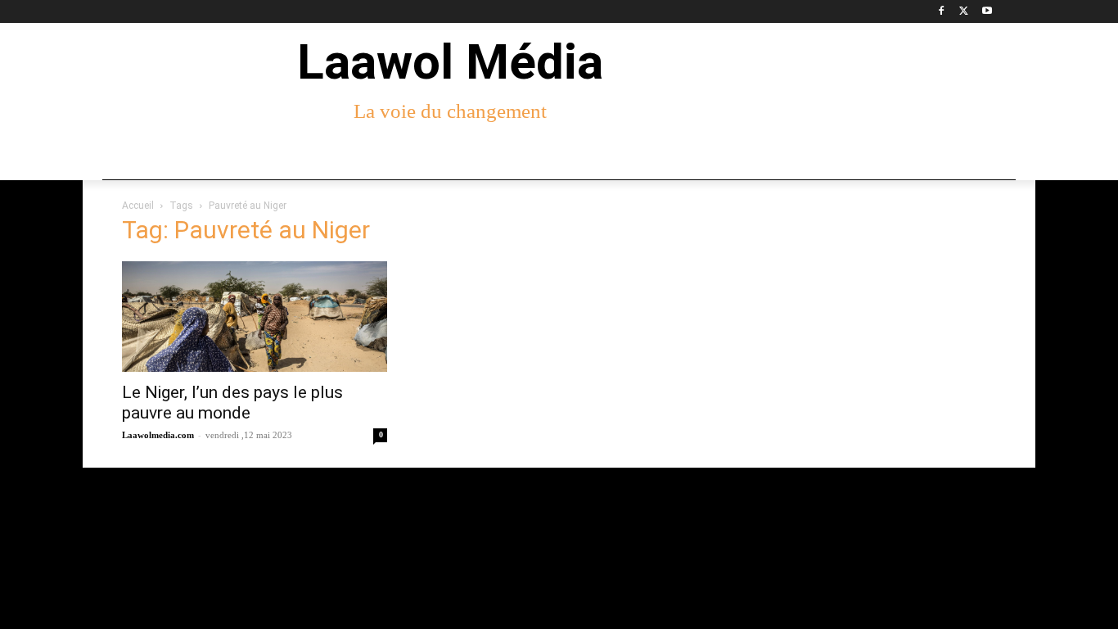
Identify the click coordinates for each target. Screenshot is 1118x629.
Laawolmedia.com (158, 435)
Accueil (138, 205)
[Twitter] (963, 11)
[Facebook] (941, 11)
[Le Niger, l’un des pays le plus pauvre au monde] (254, 316)
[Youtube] (986, 11)
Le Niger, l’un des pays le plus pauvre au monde (232, 402)
